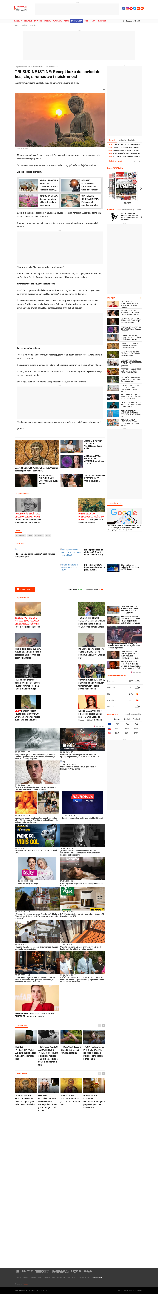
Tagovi (18, 530)
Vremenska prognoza (116, 675)
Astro (66, 21)
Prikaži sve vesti (115, 161)
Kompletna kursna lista (133, 714)
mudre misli (39, 536)
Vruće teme (20, 544)
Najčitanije (122, 140)
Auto (94, 21)
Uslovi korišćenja (97, 1278)
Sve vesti (111, 298)
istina (30, 536)
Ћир (138, 8)
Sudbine (24, 25)
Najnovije (112, 140)
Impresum (18, 1284)
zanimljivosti (20, 536)
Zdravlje (28, 21)
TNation (139, 1290)
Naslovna (18, 21)
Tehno (87, 21)
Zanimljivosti (76, 21)
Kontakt (25, 1284)
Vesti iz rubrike (21, 1074)
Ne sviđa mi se (93, 589)
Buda (48, 536)
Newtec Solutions (129, 1290)
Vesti (16, 25)
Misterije (33, 25)
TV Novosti (102, 21)
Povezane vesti (21, 1025)
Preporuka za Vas (22, 493)
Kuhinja (47, 21)
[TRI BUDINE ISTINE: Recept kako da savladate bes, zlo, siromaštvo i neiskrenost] (60, 120)
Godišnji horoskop (128, 209)
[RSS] (140, 298)
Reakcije (131, 140)
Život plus (38, 21)
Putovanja (57, 21)
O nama (87, 1278)
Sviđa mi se (73, 589)
